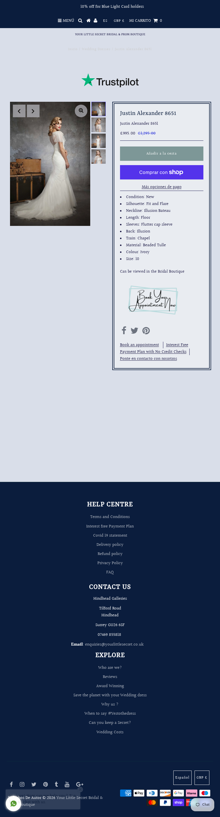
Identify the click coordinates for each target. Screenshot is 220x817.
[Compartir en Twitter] (134, 332)
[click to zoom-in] (81, 111)
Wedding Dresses (96, 49)
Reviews (110, 677)
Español (182, 778)
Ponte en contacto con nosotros (148, 358)
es (105, 21)
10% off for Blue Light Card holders (112, 6)
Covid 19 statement (110, 535)
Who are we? (110, 667)
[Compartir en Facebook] (123, 332)
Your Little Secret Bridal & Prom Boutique (110, 34)
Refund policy (110, 554)
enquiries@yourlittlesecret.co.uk (114, 644)
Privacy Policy (110, 563)
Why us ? (110, 704)
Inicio (73, 49)
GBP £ (119, 21)
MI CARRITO (145, 20)
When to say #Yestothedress (110, 713)
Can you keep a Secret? (110, 723)
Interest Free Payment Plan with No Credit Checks (154, 348)
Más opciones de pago (162, 187)
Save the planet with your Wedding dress (110, 695)
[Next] (33, 111)
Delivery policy (110, 545)
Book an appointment (139, 345)
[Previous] (19, 111)
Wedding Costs (110, 732)
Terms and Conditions (110, 517)
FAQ (110, 572)
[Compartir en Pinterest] (146, 332)
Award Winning (110, 686)
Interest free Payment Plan (110, 526)
